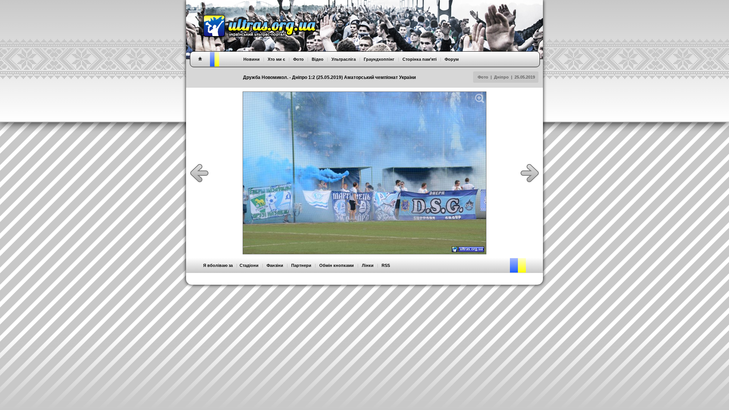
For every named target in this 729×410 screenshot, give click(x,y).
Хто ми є (276, 59)
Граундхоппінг (379, 59)
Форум (452, 59)
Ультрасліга (343, 59)
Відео (317, 59)
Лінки (368, 265)
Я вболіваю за (218, 265)
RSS (386, 265)
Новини (251, 59)
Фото (483, 77)
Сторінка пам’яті (419, 59)
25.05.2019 (524, 77)
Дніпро (501, 77)
